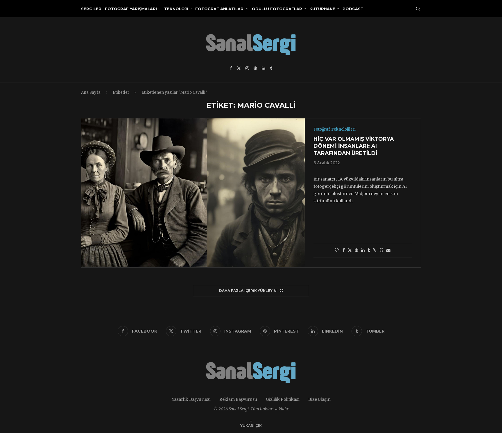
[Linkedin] (263, 68)
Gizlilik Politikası (283, 399)
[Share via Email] (388, 250)
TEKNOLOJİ (176, 8)
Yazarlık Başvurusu (191, 399)
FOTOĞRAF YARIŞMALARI (131, 8)
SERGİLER (91, 8)
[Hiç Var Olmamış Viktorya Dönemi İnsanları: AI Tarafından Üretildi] (193, 192)
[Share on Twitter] (350, 250)
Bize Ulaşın (319, 399)
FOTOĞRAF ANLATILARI (220, 8)
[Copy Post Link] (374, 250)
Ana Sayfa (91, 92)
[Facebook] (231, 68)
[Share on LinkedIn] (363, 250)
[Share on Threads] (381, 250)
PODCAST (353, 8)
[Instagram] (247, 68)
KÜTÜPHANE (322, 8)
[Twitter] (239, 68)
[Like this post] (337, 250)
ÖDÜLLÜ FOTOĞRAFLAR (277, 8)
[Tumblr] (271, 68)
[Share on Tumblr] (368, 250)
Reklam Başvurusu (238, 399)
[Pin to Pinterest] (356, 250)
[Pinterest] (255, 68)
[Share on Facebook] (344, 250)
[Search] (418, 8)
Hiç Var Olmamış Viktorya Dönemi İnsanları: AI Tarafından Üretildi (353, 146)
